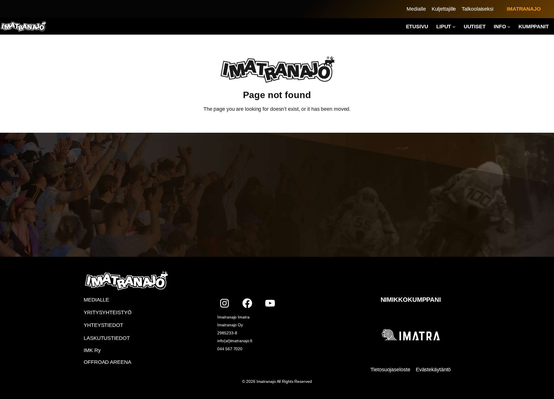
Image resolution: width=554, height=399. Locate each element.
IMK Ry (92, 350)
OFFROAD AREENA (107, 362)
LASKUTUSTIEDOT (107, 338)
